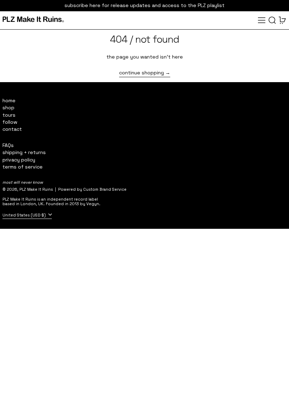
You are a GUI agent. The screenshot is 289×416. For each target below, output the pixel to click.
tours (9, 115)
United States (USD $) (24, 214)
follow (9, 122)
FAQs (8, 145)
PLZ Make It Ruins (36, 189)
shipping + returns (24, 152)
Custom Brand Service (105, 189)
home (9, 100)
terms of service (22, 167)
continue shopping (141, 73)
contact (12, 129)
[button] (272, 20)
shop (8, 107)
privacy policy (18, 160)
